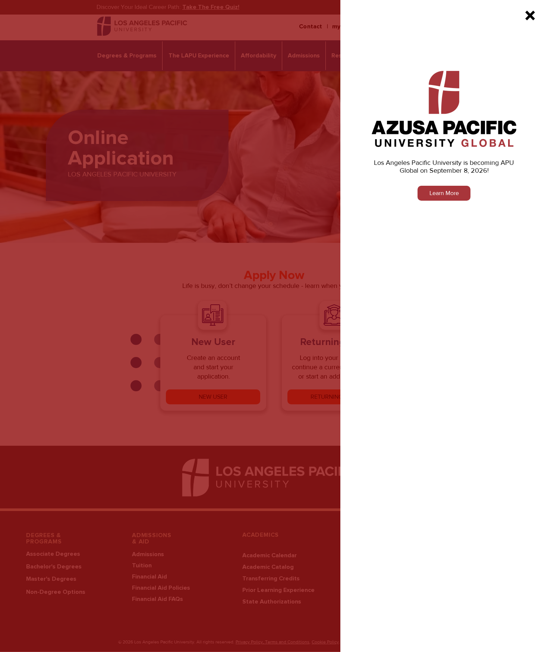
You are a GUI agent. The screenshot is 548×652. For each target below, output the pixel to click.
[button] (530, 15)
